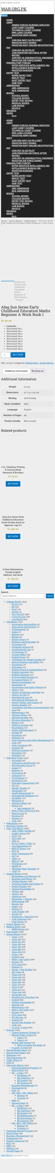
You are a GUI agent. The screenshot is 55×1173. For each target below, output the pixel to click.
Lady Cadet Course (23, 27)
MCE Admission (20, 90)
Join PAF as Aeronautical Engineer (32, 58)
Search (4, 592)
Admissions (13, 85)
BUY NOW (18, 355)
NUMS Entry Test (22, 75)
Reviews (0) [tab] (38, 371)
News (9, 113)
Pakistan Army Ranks (24, 35)
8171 (14, 116)
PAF (8, 48)
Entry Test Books (22, 100)
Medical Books (20, 103)
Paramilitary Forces (18, 63)
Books (10, 93)
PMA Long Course (22, 32)
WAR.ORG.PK (14, 9)
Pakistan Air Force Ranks (27, 60)
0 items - (13, 2)
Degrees (11, 111)
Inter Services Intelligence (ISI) (31, 65)
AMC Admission (20, 88)
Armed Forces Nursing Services (31, 25)
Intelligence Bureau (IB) (26, 68)
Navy (9, 37)
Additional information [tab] (16, 371)
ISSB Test (17, 83)
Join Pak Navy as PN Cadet (27, 40)
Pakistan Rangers (22, 70)
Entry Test (12, 73)
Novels (16, 108)
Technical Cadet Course (26, 30)
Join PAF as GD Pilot (23, 50)
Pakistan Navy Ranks (24, 43)
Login (3, 2)
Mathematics (30, 221)
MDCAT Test (18, 78)
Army (9, 22)
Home (9, 20)
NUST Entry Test (21, 80)
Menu (4, 15)
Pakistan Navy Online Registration (32, 45)
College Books (21, 98)
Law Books (18, 106)
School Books (20, 95)
